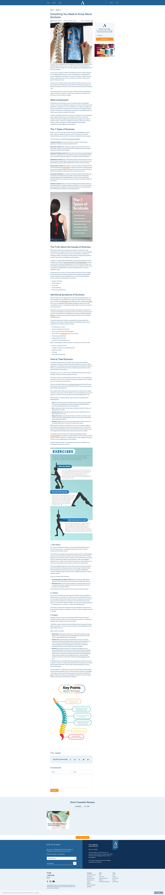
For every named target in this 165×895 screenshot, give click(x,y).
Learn (60, 2)
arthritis (90, 301)
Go (74, 863)
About (54, 2)
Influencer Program (91, 885)
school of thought (54, 435)
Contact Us (101, 876)
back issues (65, 301)
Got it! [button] (158, 892)
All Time (86, 806)
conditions (58, 753)
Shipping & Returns (103, 878)
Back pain (52, 315)
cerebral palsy (65, 167)
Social (113, 875)
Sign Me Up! (104, 39)
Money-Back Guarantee (104, 881)
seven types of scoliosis (74, 139)
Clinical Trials (115, 878)
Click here (83, 657)
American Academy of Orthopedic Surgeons (75, 262)
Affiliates (89, 883)
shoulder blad (63, 333)
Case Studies (115, 881)
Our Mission (89, 876)
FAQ (100, 875)
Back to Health (83, 837)
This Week (78, 806)
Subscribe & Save (90, 878)
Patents (114, 880)
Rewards (101, 880)
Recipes (114, 876)
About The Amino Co (91, 875)
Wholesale (89, 886)
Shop (48, 2)
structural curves (73, 384)
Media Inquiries (90, 880)
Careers (88, 881)
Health (58, 10)
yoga (51, 675)
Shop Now (100, 53)
